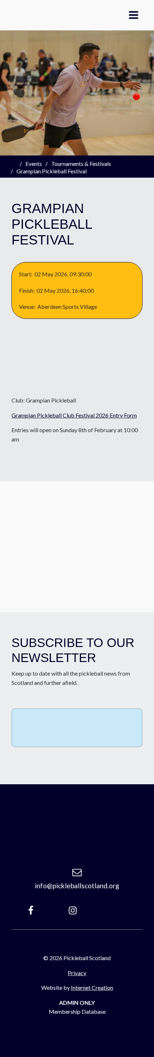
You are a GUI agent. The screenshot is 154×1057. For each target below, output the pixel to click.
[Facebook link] (30, 910)
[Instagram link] (72, 910)
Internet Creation (92, 987)
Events (33, 163)
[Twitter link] (119, 910)
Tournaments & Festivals (81, 163)
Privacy (77, 972)
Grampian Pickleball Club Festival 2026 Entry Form (74, 415)
